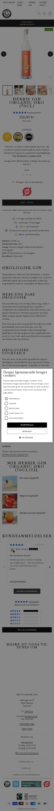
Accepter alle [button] (27, 425)
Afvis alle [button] (27, 431)
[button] (27, 437)
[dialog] (27, 405)
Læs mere (8, 392)
